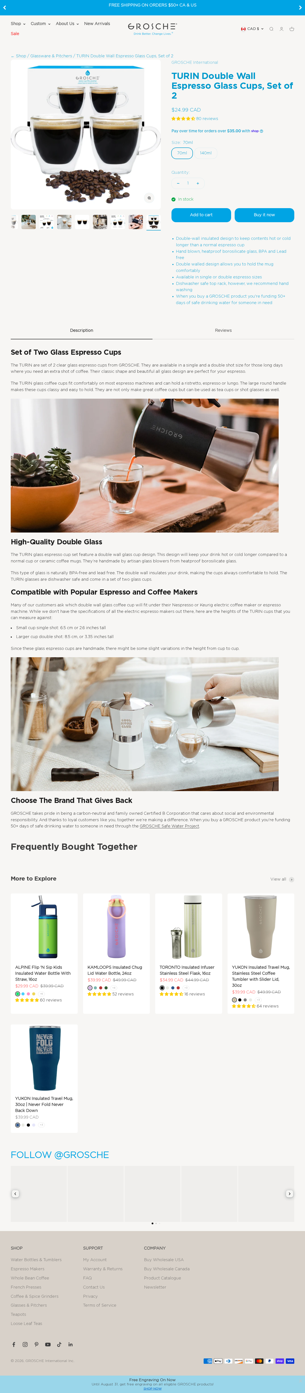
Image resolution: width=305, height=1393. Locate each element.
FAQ (87, 1278)
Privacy (90, 1297)
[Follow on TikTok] (59, 1344)
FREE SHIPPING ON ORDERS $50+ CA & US (152, 5)
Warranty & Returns (103, 1269)
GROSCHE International (194, 63)
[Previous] (4, 7)
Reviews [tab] (223, 331)
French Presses (26, 1287)
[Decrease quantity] (178, 183)
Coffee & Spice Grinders (34, 1297)
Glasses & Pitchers (29, 1306)
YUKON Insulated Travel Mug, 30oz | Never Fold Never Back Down (44, 1105)
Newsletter (155, 1287)
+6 (41, 994)
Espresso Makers (27, 1269)
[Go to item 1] (11, 222)
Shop (16, 24)
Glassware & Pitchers (51, 56)
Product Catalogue (162, 1278)
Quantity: (180, 173)
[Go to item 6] (100, 222)
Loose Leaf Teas (26, 1324)
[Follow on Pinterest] (36, 1344)
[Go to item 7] (118, 222)
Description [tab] (81, 331)
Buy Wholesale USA (164, 1260)
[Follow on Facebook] (14, 1344)
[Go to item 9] (153, 222)
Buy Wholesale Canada (167, 1269)
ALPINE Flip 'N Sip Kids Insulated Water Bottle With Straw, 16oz (43, 974)
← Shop (18, 56)
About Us (65, 24)
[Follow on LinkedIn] (71, 1344)
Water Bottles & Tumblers (36, 1260)
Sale (15, 34)
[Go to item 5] (82, 222)
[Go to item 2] (28, 222)
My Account (95, 1260)
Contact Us (94, 1287)
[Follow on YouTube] (48, 1344)
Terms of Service (99, 1306)
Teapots (18, 1315)
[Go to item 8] (136, 222)
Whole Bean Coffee (30, 1278)
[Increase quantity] (197, 183)
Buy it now (264, 215)
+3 (185, 988)
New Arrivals (97, 24)
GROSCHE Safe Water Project (169, 826)
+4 (113, 988)
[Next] (300, 7)
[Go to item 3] (46, 222)
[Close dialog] (300, 1381)
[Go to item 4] (64, 222)
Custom (38, 24)
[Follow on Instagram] (25, 1344)
